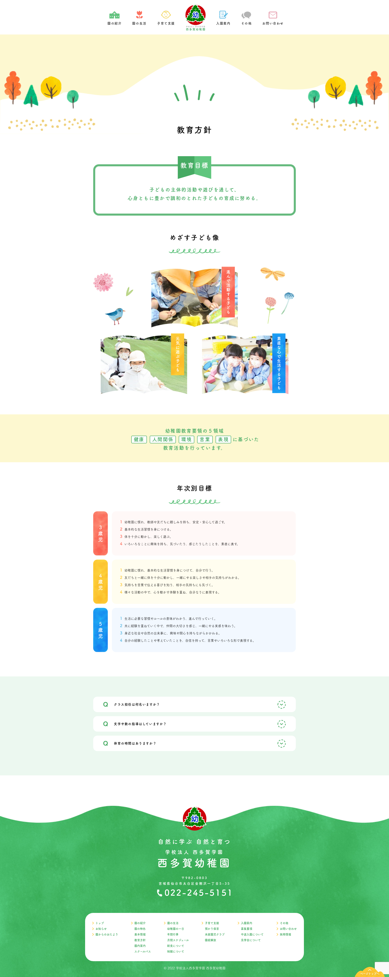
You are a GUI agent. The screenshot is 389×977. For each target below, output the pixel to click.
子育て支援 (212, 923)
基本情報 (140, 934)
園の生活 (172, 923)
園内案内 (140, 945)
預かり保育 (212, 928)
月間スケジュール (178, 940)
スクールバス (142, 951)
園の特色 (140, 928)
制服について (175, 951)
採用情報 (285, 934)
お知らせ (101, 928)
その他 (284, 923)
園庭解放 (210, 940)
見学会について (251, 940)
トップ (99, 923)
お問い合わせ (288, 928)
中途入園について (252, 934)
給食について (175, 945)
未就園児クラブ (215, 934)
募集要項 (246, 928)
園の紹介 (140, 923)
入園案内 (246, 923)
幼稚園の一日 (175, 928)
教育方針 (140, 940)
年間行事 (172, 934)
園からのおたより (106, 934)
